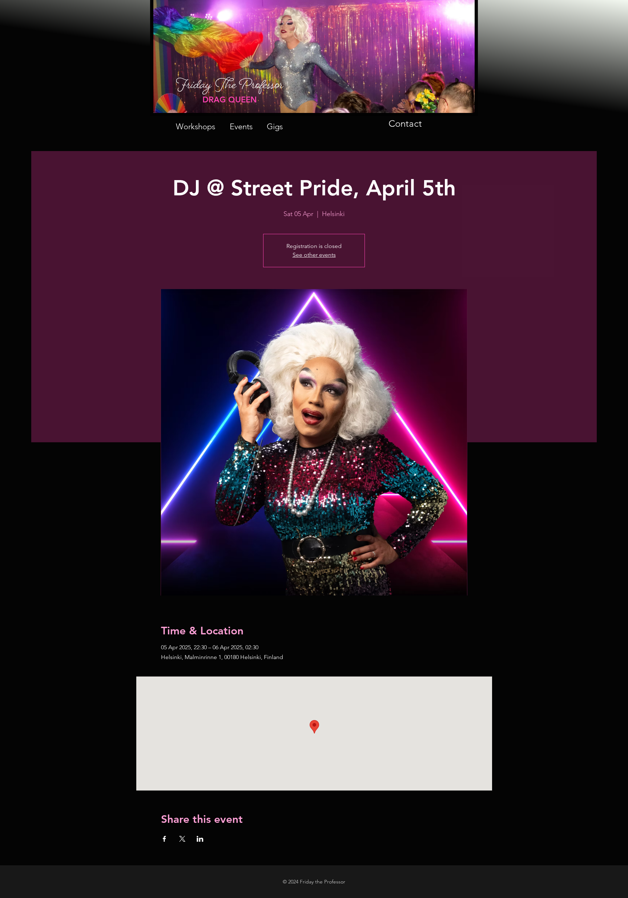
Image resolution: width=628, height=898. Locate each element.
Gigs (275, 126)
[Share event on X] (182, 839)
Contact (405, 123)
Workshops (195, 126)
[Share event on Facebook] (164, 839)
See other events (314, 254)
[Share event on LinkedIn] (200, 839)
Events (241, 126)
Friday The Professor (229, 88)
